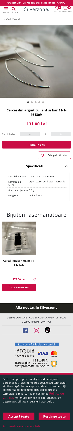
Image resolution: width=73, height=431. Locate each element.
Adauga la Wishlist (57, 155)
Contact (46, 321)
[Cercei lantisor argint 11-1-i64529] (19, 239)
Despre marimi (30, 321)
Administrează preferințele (21, 426)
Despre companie (17, 317)
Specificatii (35, 166)
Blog (63, 317)
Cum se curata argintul (43, 317)
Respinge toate (54, 416)
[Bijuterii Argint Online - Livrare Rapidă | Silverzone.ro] (36, 9)
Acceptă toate (18, 416)
